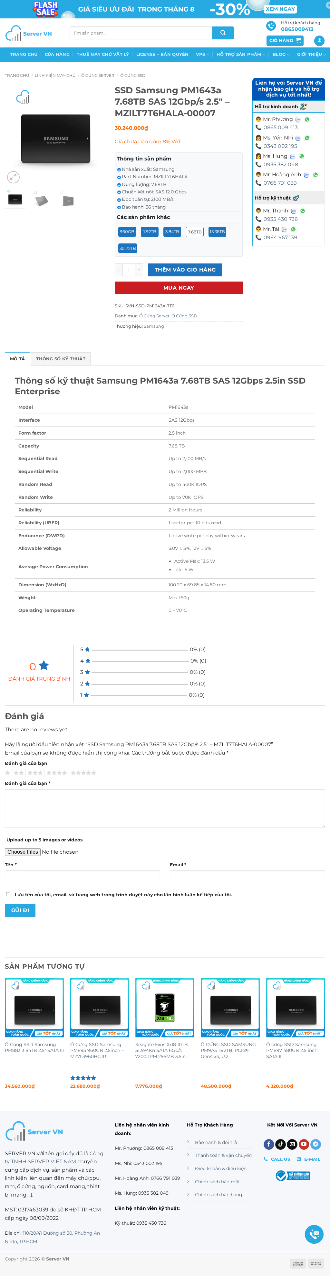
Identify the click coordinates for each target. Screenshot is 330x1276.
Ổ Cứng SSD (132, 75)
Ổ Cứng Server (97, 75)
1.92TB (149, 231)
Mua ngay (178, 288)
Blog (279, 54)
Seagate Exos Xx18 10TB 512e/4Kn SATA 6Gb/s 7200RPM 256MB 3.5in (161, 1050)
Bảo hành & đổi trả (216, 1142)
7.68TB (195, 231)
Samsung (154, 326)
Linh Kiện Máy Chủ (55, 75)
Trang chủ (23, 54)
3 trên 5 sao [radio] (34, 773)
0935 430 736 (281, 219)
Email (178, 865)
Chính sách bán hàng (218, 1195)
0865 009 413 (281, 127)
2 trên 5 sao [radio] (18, 773)
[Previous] (15, 135)
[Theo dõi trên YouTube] (304, 1144)
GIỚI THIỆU (309, 54)
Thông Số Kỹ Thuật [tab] (60, 358)
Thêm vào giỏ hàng (185, 270)
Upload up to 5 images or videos (44, 840)
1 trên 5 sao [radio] (6, 773)
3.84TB (172, 231)
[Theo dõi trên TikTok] (280, 1144)
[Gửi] (223, 32)
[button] (285, 41)
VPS (200, 54)
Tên (11, 865)
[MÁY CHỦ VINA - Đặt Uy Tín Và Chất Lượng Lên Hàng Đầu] (29, 33)
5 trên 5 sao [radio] (82, 773)
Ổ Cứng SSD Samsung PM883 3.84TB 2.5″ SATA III (34, 1048)
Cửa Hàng (57, 54)
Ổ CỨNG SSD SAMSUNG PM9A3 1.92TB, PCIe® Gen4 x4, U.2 (228, 1050)
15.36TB (217, 231)
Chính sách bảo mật (217, 1182)
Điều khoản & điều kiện (221, 1168)
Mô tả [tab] (17, 358)
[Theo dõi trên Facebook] (269, 1144)
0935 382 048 (281, 164)
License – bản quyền (162, 54)
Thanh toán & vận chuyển (223, 1155)
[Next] (95, 135)
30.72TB (128, 248)
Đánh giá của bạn (26, 763)
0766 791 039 (280, 183)
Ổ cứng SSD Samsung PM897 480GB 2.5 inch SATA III (291, 1050)
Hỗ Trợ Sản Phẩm (239, 54)
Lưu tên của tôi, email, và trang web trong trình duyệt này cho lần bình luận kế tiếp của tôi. (123, 895)
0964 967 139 (280, 237)
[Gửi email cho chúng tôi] (292, 1144)
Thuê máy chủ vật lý (103, 54)
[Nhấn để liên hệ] (314, 1234)
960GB (127, 231)
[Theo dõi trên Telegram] (315, 1144)
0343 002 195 (280, 146)
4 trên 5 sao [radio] (55, 773)
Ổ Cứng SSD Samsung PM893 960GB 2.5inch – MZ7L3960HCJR (97, 1050)
